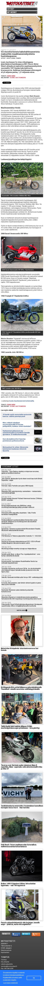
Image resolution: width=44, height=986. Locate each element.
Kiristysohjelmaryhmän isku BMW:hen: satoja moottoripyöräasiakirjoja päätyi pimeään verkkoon (17, 505)
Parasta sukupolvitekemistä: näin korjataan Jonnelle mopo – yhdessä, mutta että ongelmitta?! (20, 924)
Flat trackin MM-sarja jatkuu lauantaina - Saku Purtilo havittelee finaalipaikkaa (18, 512)
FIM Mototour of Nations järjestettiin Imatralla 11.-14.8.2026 (21, 535)
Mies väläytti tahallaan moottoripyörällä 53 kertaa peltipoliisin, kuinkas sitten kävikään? (17, 424)
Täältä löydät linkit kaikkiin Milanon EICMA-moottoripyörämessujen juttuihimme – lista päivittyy (20, 727)
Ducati (9, 58)
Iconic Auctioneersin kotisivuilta (21, 401)
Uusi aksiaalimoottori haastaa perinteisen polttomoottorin (14, 440)
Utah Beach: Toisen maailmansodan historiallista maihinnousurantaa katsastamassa (18, 846)
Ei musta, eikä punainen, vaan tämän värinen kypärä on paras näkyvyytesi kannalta (21, 582)
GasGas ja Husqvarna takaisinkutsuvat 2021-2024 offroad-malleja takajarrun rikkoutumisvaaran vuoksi (21, 541)
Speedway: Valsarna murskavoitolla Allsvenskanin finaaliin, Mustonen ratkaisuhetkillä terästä (20, 528)
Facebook (15, 935)
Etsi (5, 934)
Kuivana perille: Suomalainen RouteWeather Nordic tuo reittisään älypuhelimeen (19, 561)
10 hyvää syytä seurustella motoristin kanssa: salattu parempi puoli (17, 415)
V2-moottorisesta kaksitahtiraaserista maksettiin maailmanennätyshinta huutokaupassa (20, 53)
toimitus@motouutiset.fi (9, 966)
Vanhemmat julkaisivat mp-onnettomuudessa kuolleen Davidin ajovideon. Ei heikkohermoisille (16, 432)
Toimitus (5, 957)
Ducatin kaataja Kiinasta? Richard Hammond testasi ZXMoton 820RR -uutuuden (21, 498)
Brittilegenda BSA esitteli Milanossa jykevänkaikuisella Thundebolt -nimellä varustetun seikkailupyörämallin (21, 688)
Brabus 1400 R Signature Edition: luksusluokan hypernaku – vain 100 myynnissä (18, 884)
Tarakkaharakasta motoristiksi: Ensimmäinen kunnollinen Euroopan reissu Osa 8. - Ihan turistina (22, 807)
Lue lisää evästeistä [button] (10, 983)
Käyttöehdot (5, 952)
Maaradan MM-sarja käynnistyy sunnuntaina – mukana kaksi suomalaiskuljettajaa (21, 491)
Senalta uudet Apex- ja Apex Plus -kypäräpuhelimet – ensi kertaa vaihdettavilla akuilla (20, 554)
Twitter (26, 934)
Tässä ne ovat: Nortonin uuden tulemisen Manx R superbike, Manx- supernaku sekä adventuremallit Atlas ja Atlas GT (21, 767)
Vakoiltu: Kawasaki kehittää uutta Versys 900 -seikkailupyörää (22, 576)
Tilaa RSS (35, 934)
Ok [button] (34, 978)
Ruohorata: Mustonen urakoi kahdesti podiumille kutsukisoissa (17, 590)
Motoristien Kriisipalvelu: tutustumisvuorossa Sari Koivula (19, 649)
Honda (13, 58)
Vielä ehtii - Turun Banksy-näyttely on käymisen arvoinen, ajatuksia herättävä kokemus (20, 471)
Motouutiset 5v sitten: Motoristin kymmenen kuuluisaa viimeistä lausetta (15, 449)
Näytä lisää (22, 610)
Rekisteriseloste (6, 950)
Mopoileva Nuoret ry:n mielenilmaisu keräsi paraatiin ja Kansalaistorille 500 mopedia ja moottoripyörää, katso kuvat (21, 597)
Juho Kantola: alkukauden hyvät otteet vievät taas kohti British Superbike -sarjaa (21, 478)
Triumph (18, 58)
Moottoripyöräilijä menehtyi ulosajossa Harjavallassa (18, 548)
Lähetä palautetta (7, 964)
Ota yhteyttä (5, 962)
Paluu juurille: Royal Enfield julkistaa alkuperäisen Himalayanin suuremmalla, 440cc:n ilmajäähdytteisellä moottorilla (21, 604)
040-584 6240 (8, 968)
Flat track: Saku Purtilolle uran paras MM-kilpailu (17, 485)
